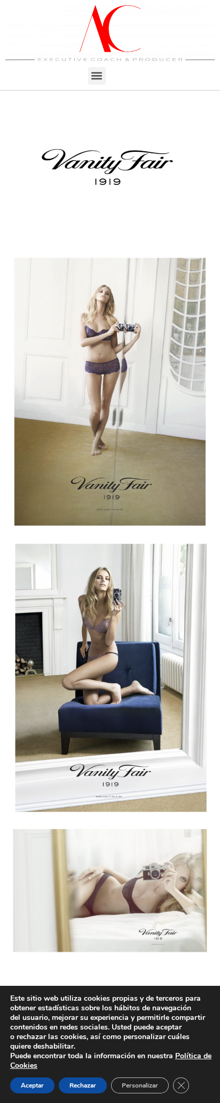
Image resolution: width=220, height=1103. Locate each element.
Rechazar (82, 1085)
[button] (97, 76)
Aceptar (32, 1085)
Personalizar (140, 1085)
